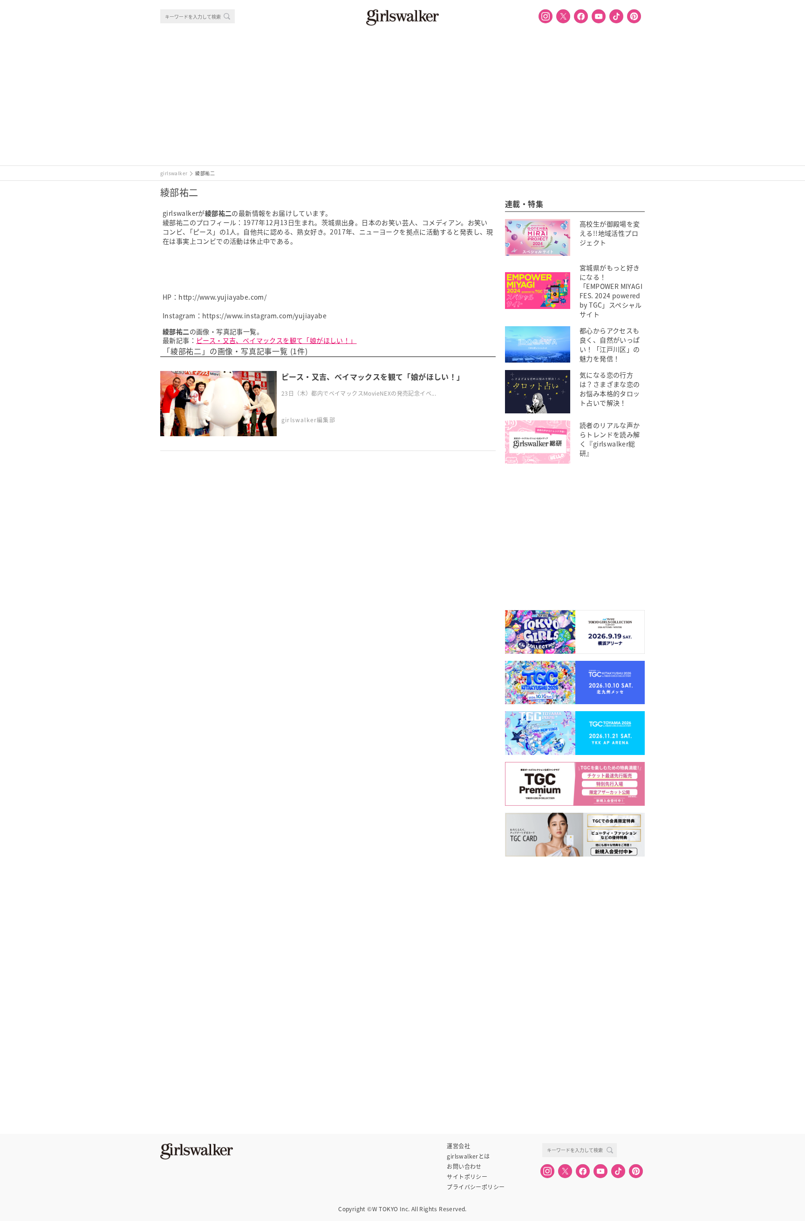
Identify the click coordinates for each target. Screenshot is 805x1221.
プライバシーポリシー (476, 1187)
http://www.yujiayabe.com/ (222, 297)
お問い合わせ (464, 1166)
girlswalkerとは (468, 1156)
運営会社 (458, 1146)
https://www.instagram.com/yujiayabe (264, 315)
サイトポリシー (467, 1177)
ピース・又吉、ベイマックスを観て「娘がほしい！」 (276, 340)
